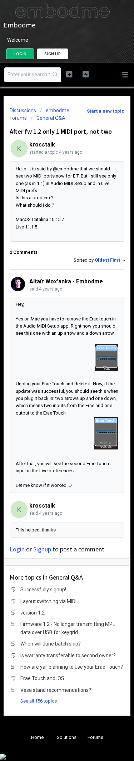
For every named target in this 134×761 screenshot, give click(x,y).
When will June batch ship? (50, 644)
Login (17, 549)
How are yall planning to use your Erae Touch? (71, 667)
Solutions (66, 737)
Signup (42, 549)
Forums (95, 737)
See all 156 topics (38, 701)
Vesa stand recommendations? (55, 690)
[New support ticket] (69, 74)
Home (37, 737)
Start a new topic (105, 111)
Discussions (23, 110)
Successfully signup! (43, 589)
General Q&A (50, 118)
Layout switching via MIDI (48, 601)
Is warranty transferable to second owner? (68, 655)
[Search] (55, 75)
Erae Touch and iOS (42, 678)
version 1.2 (32, 613)
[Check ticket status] (85, 74)
